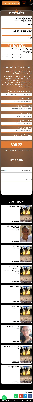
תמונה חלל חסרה (24, 18)
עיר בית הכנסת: (25, 99)
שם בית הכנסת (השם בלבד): (19, 91)
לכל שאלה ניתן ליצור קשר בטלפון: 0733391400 (16, 400)
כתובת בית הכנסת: (24, 106)
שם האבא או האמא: (22, 31)
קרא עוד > (15, 221)
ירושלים (13, 268)
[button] (24, 3)
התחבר (3, 170)
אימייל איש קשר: (24, 121)
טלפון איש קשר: (25, 128)
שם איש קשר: (26, 113)
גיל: (30, 24)
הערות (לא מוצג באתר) (22, 135)
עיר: (30, 38)
